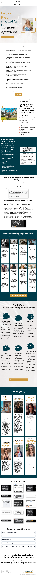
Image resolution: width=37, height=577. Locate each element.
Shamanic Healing (16, 1)
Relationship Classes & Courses (19, 2)
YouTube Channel (16, 4)
